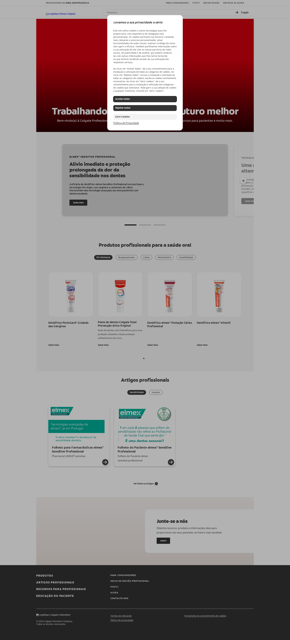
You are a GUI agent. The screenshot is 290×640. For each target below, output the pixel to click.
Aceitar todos (122, 99)
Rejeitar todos (122, 108)
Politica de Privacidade (126, 123)
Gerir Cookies (122, 117)
